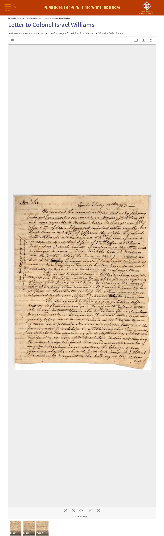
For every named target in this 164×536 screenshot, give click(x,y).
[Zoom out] (73, 510)
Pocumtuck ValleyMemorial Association (146, 12)
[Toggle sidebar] (13, 40)
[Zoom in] (66, 510)
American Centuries (82, 8)
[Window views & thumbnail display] (136, 40)
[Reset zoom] (81, 510)
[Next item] (98, 510)
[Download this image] (143, 40)
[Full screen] (151, 40)
